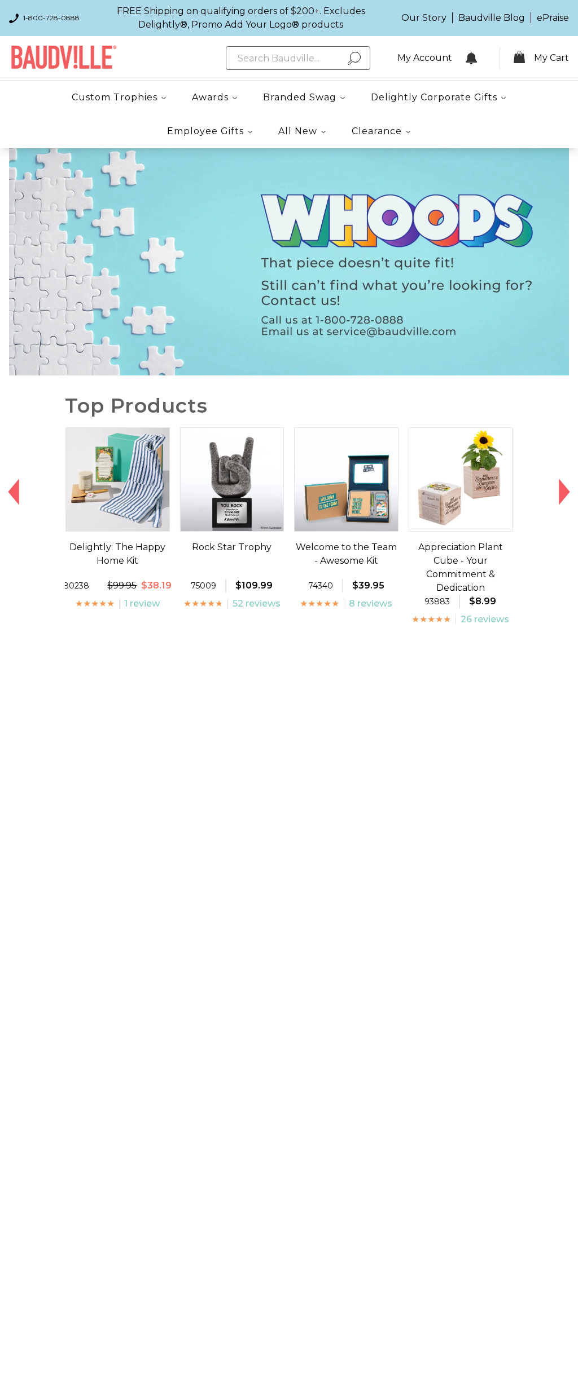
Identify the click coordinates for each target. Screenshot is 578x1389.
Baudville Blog (491, 17)
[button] (13, 491)
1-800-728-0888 (51, 18)
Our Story (423, 17)
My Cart (551, 57)
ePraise (553, 17)
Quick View (117, 521)
